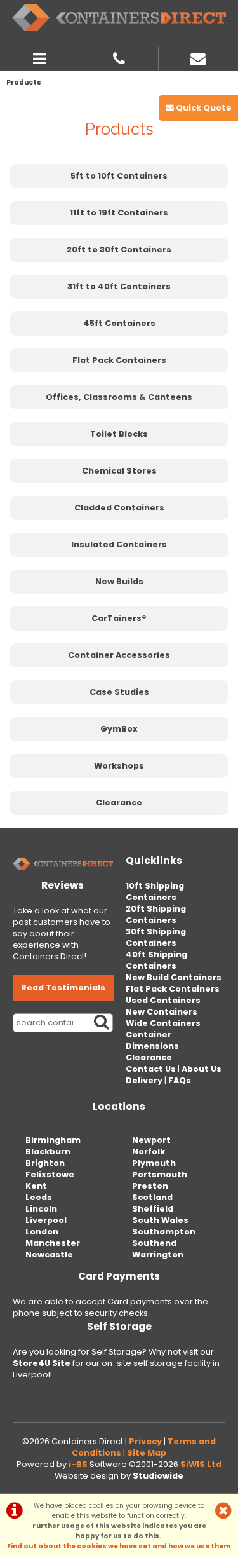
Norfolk (148, 1151)
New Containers (161, 1011)
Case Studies (119, 692)
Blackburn (47, 1151)
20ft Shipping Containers (156, 914)
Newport (151, 1140)
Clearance (119, 802)
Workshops (119, 765)
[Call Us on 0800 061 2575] (119, 57)
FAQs (179, 1080)
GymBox (119, 728)
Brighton (45, 1163)
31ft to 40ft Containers (119, 286)
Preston (150, 1185)
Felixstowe (49, 1174)
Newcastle (49, 1254)
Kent (36, 1185)
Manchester (52, 1243)
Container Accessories (119, 655)
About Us (201, 1068)
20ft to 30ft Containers (119, 249)
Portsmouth (159, 1174)
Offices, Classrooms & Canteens (119, 397)
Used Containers (163, 1000)
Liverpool (46, 1220)
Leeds (38, 1197)
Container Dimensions (152, 1040)
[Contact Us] (198, 57)
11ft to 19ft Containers (119, 212)
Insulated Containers (119, 544)
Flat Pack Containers (119, 360)
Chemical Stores (119, 470)
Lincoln (41, 1208)
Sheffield (152, 1208)
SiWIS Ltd (200, 1464)
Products (23, 82)
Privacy (145, 1441)
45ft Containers (119, 323)
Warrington (157, 1254)
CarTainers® (119, 618)
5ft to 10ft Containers (119, 175)
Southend (154, 1243)
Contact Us (151, 1068)
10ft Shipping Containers (155, 891)
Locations (119, 1106)
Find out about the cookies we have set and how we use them (118, 1546)
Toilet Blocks (119, 433)
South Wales (160, 1220)
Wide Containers (163, 1023)
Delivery (144, 1080)
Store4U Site (41, 1363)
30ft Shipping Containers (156, 937)
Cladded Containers (119, 507)
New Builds (119, 581)
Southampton (163, 1231)
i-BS (78, 1464)
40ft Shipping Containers (156, 960)
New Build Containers (173, 977)
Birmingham (53, 1140)
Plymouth (154, 1163)
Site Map (146, 1452)
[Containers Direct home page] (119, 18)
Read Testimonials (63, 987)
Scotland (152, 1197)
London (41, 1231)
